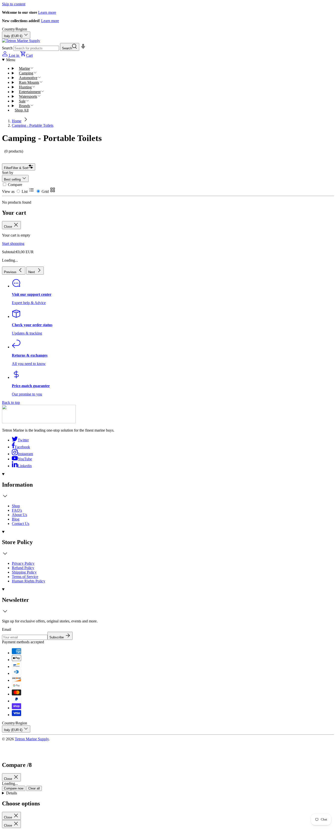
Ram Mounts (29, 82)
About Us (19, 515)
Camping (26, 73)
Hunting (25, 87)
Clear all (34, 788)
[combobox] (36, 48)
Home (16, 121)
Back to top (11, 402)
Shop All (22, 110)
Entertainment (30, 92)
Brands (24, 106)
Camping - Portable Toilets (32, 125)
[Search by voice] (82, 48)
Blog (15, 519)
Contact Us (20, 523)
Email (6, 629)
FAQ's (17, 510)
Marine (24, 68)
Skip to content (13, 4)
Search (7, 48)
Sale (22, 101)
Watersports (28, 96)
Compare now (13, 788)
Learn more (47, 12)
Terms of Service (25, 577)
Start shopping (13, 243)
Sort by (7, 172)
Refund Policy (23, 568)
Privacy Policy (23, 563)
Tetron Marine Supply (32, 739)
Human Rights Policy (28, 581)
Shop (16, 506)
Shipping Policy (24, 572)
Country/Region (14, 29)
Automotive (28, 78)
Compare (15, 185)
